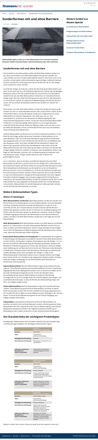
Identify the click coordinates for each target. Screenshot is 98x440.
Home (4, 13)
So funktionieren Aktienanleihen (77, 27)
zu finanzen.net (91, 3)
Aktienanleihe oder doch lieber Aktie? (79, 36)
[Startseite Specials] (17, 6)
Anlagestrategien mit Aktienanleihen (79, 31)
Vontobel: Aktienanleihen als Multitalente (80, 52)
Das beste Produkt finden (75, 48)
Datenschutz (25, 436)
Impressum (6, 436)
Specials (11, 13)
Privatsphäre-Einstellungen (41, 436)
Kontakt (15, 436)
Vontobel (14, 24)
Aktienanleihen (21, 13)
